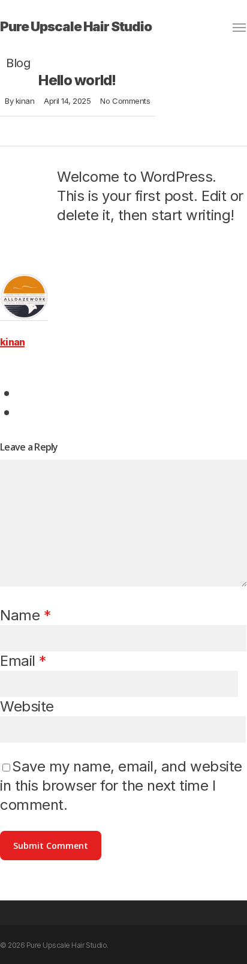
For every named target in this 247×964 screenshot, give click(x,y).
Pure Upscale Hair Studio (76, 26)
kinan (25, 101)
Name (25, 615)
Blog (18, 63)
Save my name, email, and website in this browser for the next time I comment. (121, 785)
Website (27, 706)
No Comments (125, 101)
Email (23, 660)
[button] (240, 28)
